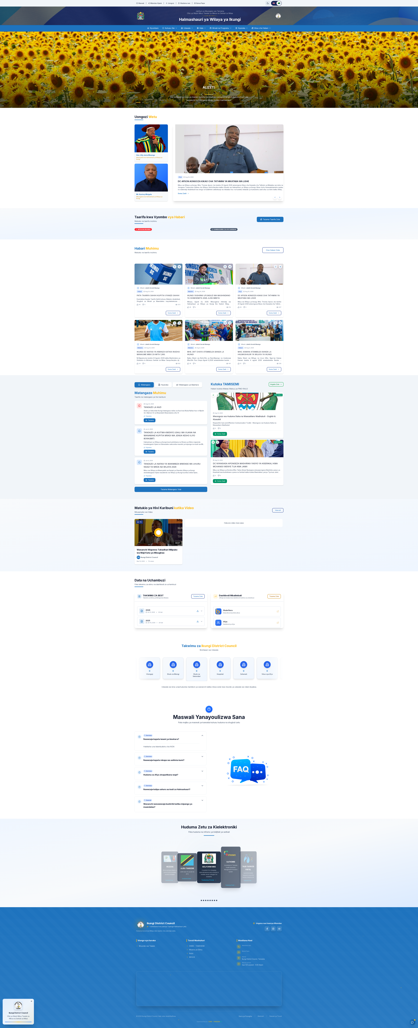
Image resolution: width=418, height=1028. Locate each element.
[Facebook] (267, 928)
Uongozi (171, 3)
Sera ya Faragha (245, 1016)
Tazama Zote (198, 596)
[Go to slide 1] (137, 102)
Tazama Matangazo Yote (171, 489)
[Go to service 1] (201, 900)
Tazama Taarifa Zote (271, 219)
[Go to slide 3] (146, 102)
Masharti (261, 1016)
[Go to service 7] (214, 900)
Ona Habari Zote (273, 250)
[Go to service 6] (212, 900)
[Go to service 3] (205, 900)
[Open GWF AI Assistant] (412, 1022)
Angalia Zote (274, 384)
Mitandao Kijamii (156, 3)
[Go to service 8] (216, 900)
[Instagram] (273, 928)
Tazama (151, 420)
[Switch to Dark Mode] (267, 3)
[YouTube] (279, 928)
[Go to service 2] (203, 900)
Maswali (141, 3)
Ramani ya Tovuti (276, 1016)
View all (278, 510)
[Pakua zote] (198, 609)
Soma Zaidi (178, 193)
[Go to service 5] (210, 900)
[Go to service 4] (208, 900)
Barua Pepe (200, 3)
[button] (170, 738)
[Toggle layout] (31, 1002)
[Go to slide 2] (142, 102)
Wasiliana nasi (185, 3)
